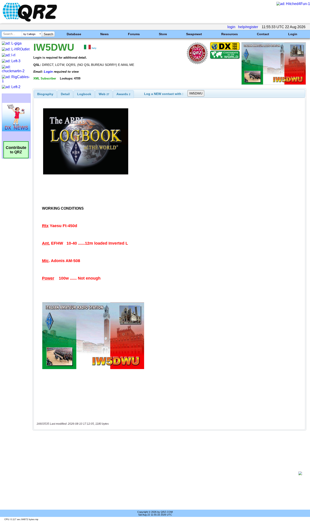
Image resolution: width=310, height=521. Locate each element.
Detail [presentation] (65, 94)
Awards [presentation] (123, 94)
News (104, 34)
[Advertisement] (167, 473)
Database (74, 34)
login (231, 27)
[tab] (45, 94)
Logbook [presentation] (84, 94)
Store (163, 34)
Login (292, 34)
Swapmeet (194, 34)
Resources (229, 34)
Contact (263, 34)
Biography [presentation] (45, 94)
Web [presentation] (104, 94)
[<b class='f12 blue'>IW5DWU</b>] (273, 83)
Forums (134, 34)
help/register (248, 27)
